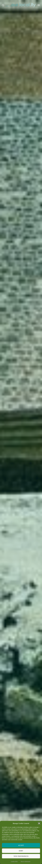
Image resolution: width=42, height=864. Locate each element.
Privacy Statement (25, 861)
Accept (21, 845)
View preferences (21, 856)
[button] (39, 823)
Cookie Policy (14, 861)
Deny (21, 851)
